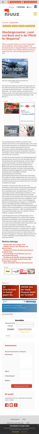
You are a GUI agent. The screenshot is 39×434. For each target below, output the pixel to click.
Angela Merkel (7, 26)
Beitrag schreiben (30, 2)
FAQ (24, 419)
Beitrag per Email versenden (11, 405)
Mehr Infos (24, 432)
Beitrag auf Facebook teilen (6, 405)
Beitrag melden (16, 405)
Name (7, 371)
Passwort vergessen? (24, 330)
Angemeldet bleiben (25, 329)
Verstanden (15, 432)
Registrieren (25, 332)
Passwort (10, 326)
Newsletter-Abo (16, 2)
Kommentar (9, 354)
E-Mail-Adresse (10, 376)
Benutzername (10, 323)
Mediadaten (15, 419)
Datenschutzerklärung (15, 423)
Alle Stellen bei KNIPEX (27, 114)
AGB (27, 423)
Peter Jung (21, 26)
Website (7, 380)
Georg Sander (14, 22)
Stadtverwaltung (30, 26)
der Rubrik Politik (7, 314)
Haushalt (14, 26)
